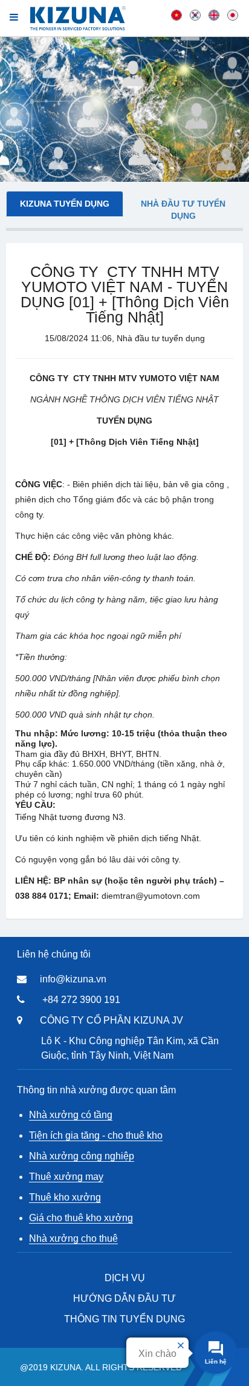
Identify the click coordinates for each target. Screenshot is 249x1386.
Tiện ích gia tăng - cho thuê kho (96, 1135)
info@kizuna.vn (73, 979)
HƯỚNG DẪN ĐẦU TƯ (124, 1298)
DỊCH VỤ (125, 1278)
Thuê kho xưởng (65, 1197)
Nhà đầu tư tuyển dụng (183, 210)
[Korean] (195, 14)
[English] (214, 14)
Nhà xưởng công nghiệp (81, 1156)
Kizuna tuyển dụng (64, 203)
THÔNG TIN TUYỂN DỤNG (124, 1319)
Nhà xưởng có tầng (70, 1115)
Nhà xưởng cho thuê (73, 1238)
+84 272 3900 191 (81, 1000)
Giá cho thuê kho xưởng (81, 1218)
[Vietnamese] (176, 14)
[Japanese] (232, 14)
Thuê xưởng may (66, 1176)
